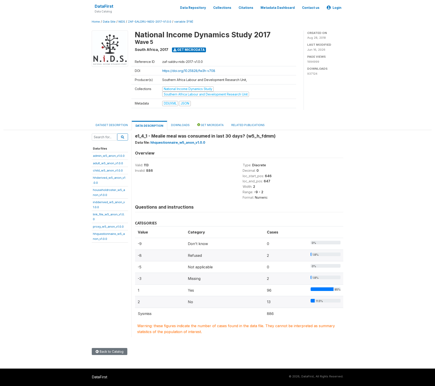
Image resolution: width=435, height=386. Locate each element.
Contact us (310, 8)
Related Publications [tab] (248, 125)
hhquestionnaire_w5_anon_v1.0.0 (177, 142)
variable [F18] (183, 21)
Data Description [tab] (149, 125)
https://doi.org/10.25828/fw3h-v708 (188, 71)
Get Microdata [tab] (212, 125)
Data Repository (193, 8)
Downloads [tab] (180, 125)
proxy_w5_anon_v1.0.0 (108, 226)
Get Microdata (190, 50)
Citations (246, 8)
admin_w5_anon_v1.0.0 (109, 155)
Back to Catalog (111, 351)
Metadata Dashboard (278, 8)
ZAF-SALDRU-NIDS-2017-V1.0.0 (149, 21)
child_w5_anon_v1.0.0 (108, 170)
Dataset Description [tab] (112, 125)
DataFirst (104, 6)
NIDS (121, 21)
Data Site (109, 21)
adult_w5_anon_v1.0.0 (108, 163)
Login (337, 8)
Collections (222, 8)
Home (96, 21)
